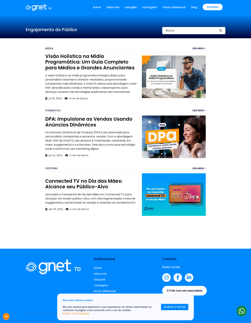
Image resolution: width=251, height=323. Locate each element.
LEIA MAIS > (199, 48)
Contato (212, 7)
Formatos (53, 110)
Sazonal (51, 168)
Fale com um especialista (185, 290)
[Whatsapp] (241, 311)
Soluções (131, 7)
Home (97, 7)
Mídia (49, 48)
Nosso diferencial (174, 7)
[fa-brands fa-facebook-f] (177, 277)
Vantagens (149, 7)
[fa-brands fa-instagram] (166, 277)
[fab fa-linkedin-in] (189, 277)
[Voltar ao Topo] (6, 316)
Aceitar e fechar (175, 307)
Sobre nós (112, 7)
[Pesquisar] (220, 30)
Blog (194, 7)
